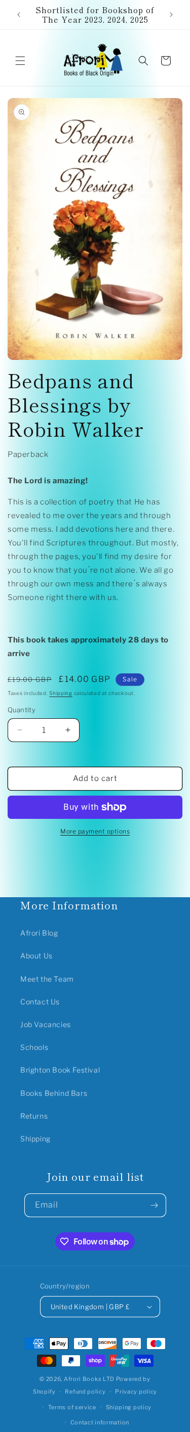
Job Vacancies (45, 1024)
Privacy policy (136, 1391)
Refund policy (85, 1391)
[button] (20, 61)
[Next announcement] (171, 15)
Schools (34, 1047)
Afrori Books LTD (89, 1378)
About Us (36, 955)
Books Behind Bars (53, 1093)
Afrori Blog (39, 933)
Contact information (99, 1422)
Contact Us (40, 1001)
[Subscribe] (154, 1205)
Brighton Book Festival (60, 1070)
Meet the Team (47, 979)
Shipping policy (129, 1407)
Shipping (60, 693)
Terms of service (72, 1407)
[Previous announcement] (19, 15)
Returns (34, 1116)
